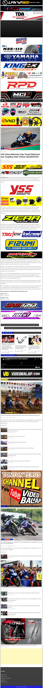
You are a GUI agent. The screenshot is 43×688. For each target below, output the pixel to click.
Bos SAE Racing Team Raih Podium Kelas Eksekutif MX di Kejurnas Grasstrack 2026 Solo (23, 466)
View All (40, 379)
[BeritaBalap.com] (2, 100)
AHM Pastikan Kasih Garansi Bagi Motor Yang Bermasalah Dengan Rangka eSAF (20, 347)
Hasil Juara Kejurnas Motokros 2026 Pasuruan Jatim (17, 442)
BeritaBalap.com (11, 351)
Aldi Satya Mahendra (5, 161)
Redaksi (4, 680)
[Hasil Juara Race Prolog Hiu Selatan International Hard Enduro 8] (4, 461)
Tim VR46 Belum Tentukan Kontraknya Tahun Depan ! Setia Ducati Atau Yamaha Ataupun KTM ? (35, 347)
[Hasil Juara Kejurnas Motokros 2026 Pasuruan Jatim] (4, 442)
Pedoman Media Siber (6, 678)
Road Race (6, 148)
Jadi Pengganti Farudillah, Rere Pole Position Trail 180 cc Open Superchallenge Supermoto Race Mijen (23, 328)
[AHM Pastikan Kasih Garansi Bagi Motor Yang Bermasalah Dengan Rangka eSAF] (21, 339)
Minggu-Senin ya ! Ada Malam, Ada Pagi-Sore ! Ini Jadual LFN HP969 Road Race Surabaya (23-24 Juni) (20, 324)
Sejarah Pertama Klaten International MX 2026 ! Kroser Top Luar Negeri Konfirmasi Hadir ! (20, 415)
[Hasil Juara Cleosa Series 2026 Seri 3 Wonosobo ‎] (4, 436)
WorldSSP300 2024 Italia (24, 162)
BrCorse (13, 162)
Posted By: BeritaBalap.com (6, 160)
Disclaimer (4, 674)
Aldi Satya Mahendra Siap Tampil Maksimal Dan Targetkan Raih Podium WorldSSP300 (21, 161)
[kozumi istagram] (21, 234)
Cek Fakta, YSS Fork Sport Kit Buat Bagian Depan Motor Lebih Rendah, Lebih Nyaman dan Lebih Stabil (18, 645)
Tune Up (11, 539)
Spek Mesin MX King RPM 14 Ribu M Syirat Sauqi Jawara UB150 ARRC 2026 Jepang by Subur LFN (18, 587)
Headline (2, 148)
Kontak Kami (5, 676)
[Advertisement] (21, 29)
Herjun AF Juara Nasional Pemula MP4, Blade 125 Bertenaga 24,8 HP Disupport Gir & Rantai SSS (7, 347)
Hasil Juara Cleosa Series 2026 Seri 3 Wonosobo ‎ (16, 436)
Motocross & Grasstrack (9, 412)
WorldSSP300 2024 (18, 162)
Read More (3, 425)
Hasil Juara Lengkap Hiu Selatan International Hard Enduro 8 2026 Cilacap (21, 448)
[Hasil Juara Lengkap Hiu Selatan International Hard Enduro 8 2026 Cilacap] (4, 448)
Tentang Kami (5, 681)
